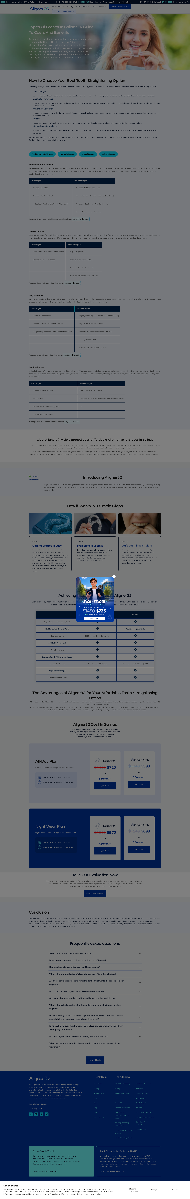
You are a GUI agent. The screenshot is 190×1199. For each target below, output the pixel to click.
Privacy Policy (95, 1194)
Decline (175, 1190)
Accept (154, 1190)
